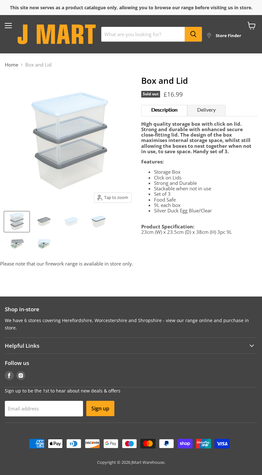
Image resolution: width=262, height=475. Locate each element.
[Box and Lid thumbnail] (16, 221)
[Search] (193, 34)
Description (164, 110)
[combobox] (143, 34)
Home (11, 64)
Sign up (100, 408)
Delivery (206, 110)
